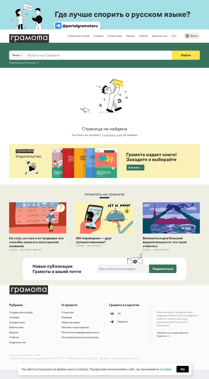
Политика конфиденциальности (80, 332)
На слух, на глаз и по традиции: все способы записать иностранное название (36, 242)
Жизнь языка (161, 249)
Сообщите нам (112, 135)
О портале (67, 312)
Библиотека (16, 327)
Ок (182, 369)
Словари (98, 35)
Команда (66, 317)
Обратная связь (70, 322)
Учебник (143, 35)
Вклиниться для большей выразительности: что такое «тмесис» (165, 242)
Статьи (13, 249)
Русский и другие (30, 249)
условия (165, 369)
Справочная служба (78, 35)
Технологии (94, 245)
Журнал (130, 35)
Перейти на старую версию (172, 334)
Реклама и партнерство (75, 327)
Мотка (135, 358)
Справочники (114, 35)
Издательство (159, 35)
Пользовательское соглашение (79, 337)
